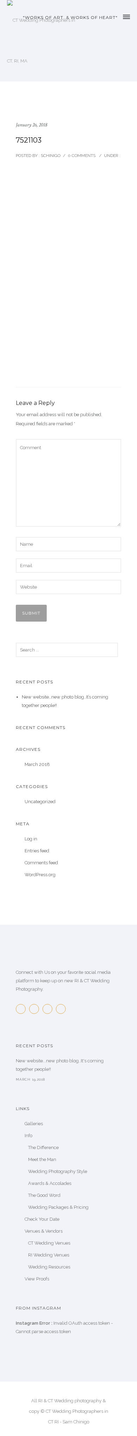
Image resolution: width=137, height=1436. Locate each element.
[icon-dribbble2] (62, 1009)
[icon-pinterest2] (49, 1009)
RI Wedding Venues (48, 1255)
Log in (31, 838)
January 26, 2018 (31, 125)
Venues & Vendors (44, 1231)
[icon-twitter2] (36, 1009)
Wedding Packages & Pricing (58, 1207)
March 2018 (37, 764)
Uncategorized (40, 801)
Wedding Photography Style (57, 1171)
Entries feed (37, 850)
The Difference (43, 1147)
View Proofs (37, 1278)
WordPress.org (40, 874)
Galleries (34, 1123)
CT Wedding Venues (49, 1243)
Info (28, 1135)
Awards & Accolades (49, 1183)
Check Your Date (42, 1219)
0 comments (82, 155)
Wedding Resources (49, 1267)
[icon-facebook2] (22, 1009)
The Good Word (44, 1195)
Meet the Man (42, 1159)
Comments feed (41, 862)
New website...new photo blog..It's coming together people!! (60, 1065)
